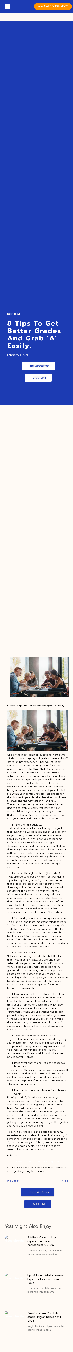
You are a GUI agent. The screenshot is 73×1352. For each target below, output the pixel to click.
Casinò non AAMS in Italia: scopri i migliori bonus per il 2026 (44, 1317)
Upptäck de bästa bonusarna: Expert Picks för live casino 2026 (45, 1279)
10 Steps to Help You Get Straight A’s (37, 1162)
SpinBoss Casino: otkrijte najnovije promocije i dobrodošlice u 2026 (42, 1241)
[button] (7, 6)
